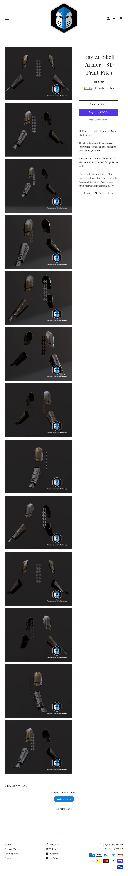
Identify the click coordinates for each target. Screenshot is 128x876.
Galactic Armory (115, 844)
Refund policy (11, 853)
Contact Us (10, 858)
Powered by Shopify (113, 848)
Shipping (88, 88)
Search (8, 844)
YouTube (53, 858)
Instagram (54, 853)
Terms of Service (13, 849)
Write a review (64, 799)
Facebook (54, 844)
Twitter (52, 849)
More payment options (98, 119)
